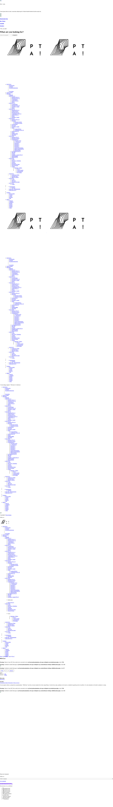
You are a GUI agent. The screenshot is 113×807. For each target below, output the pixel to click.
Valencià (11, 200)
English (10, 203)
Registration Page (4, 18)
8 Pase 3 (12, 656)
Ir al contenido (3, 781)
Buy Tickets (2, 21)
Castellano (11, 202)
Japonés (10, 205)
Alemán (10, 206)
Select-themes (8, 515)
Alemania (11, 670)
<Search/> (15, 35)
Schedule (2, 23)
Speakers (2, 25)
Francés (10, 204)
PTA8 (2, 670)
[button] (6, 783)
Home (1, 656)
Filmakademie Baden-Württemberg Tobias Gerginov (9, 682)
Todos (10, 656)
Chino (10, 207)
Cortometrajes (5, 656)
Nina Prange (2, 679)
